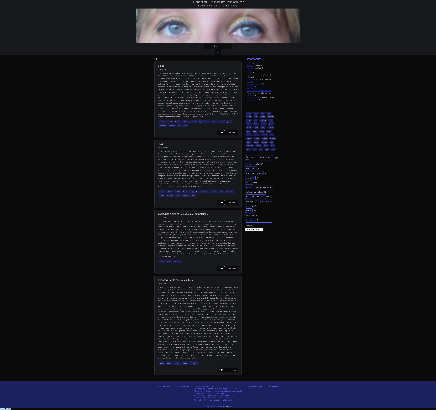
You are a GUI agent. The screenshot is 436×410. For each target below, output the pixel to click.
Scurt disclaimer (274, 386)
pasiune (249, 138)
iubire (185, 363)
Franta (263, 124)
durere (169, 363)
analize (162, 122)
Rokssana (251, 88)
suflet (248, 149)
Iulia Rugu (251, 79)
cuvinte (214, 192)
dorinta (262, 116)
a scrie (162, 192)
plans (229, 122)
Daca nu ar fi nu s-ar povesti (258, 201)
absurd (170, 192)
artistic (178, 192)
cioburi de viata (252, 164)
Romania (264, 142)
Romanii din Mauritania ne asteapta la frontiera (214, 400)
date (221, 192)
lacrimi (214, 122)
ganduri (193, 122)
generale (250, 215)
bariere (177, 122)
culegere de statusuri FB (256, 192)
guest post (250, 220)
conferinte (250, 178)
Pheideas (251, 86)
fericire (177, 363)
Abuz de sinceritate (182, 386)
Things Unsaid (253, 100)
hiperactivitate (203, 122)
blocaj (185, 122)
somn (272, 146)
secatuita (170, 196)
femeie (249, 124)
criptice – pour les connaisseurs (259, 187)
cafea (256, 113)
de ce (169, 262)
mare (268, 131)
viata (267, 149)
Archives (248, 226)
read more (232, 133)
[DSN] (249, 63)
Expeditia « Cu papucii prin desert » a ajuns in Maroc (215, 395)
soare (266, 146)
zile (193, 196)
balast (170, 122)
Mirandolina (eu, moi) (256, 386)
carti (262, 113)
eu (255, 120)
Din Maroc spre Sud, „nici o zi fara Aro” (210, 393)
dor (256, 116)
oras (271, 135)
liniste (162, 196)
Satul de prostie (253, 97)
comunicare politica (254, 173)
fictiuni (248, 210)
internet (249, 127)
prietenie (272, 138)
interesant (229, 192)
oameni (264, 135)
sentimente (250, 146)
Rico (231, 407)
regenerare (194, 363)
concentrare (204, 192)
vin (273, 149)
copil (269, 113)
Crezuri (249, 182)
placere (257, 138)
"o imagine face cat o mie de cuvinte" (258, 158)
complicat (194, 192)
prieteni (265, 138)
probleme (163, 126)
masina (249, 135)
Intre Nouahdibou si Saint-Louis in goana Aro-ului (214, 398)
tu (260, 149)
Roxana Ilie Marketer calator (259, 91)
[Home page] (218, 52)
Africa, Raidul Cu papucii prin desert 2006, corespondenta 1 (218, 391)
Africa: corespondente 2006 (203, 386)
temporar (186, 196)
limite (248, 131)
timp (254, 149)
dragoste (270, 116)
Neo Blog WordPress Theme (212, 407)
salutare (172, 126)
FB (270, 120)
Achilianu (250, 66)
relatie (248, 142)
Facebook (263, 120)
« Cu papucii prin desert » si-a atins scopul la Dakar (215, 389)
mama (262, 131)
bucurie (249, 113)
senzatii (258, 146)
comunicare (251, 168)
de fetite (249, 206)
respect (256, 142)
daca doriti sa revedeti (255, 196)
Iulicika (250, 81)
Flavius (250, 72)
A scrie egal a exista (163, 386)
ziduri (185, 126)
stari (177, 196)
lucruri (222, 122)
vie (179, 126)
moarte (256, 135)
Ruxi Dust (251, 95)
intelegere (177, 262)
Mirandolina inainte (255, 84)
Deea (249, 70)
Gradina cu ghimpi (254, 75)
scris (272, 142)
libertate (271, 127)
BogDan (250, 68)
